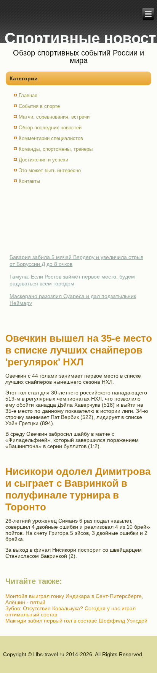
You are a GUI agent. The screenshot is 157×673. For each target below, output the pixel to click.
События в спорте (39, 106)
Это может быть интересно (50, 170)
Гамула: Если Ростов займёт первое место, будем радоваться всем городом (72, 280)
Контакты (29, 181)
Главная (28, 95)
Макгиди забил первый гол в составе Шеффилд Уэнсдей (76, 621)
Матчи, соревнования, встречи (54, 117)
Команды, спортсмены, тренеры (56, 149)
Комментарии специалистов (51, 138)
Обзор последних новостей (50, 127)
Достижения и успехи (43, 160)
